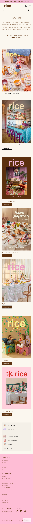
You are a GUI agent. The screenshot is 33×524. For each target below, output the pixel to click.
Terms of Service (6, 480)
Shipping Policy (6, 476)
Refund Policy (6, 485)
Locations (5, 498)
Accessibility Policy (7, 483)
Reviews (4, 467)
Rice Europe (5, 502)
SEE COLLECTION (7, 96)
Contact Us (5, 500)
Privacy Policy (6, 478)
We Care (4, 462)
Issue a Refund (6, 487)
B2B (2, 469)
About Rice (5, 460)
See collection (7, 148)
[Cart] (26, 5)
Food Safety (5, 464)
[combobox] (16, 10)
